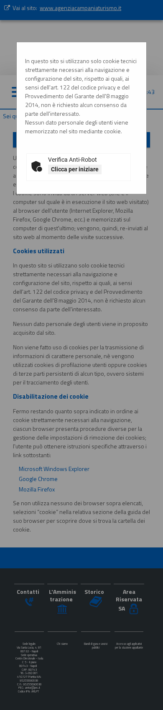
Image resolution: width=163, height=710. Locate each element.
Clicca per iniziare (75, 169)
